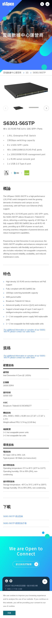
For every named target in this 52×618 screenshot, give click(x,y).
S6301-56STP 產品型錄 (13, 516)
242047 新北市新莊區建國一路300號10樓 (21, 585)
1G (27, 73)
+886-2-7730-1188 (14, 589)
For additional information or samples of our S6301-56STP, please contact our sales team (25, 331)
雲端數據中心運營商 (12, 73)
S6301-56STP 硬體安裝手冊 (15, 523)
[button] (46, 108)
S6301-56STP (39, 73)
